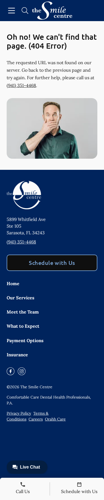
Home (13, 283)
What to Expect (23, 326)
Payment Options (25, 340)
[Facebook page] (10, 371)
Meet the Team (23, 312)
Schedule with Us (52, 262)
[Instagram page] (22, 371)
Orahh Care (55, 419)
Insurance (17, 354)
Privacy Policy (19, 413)
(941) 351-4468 (21, 85)
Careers (36, 419)
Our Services (20, 297)
